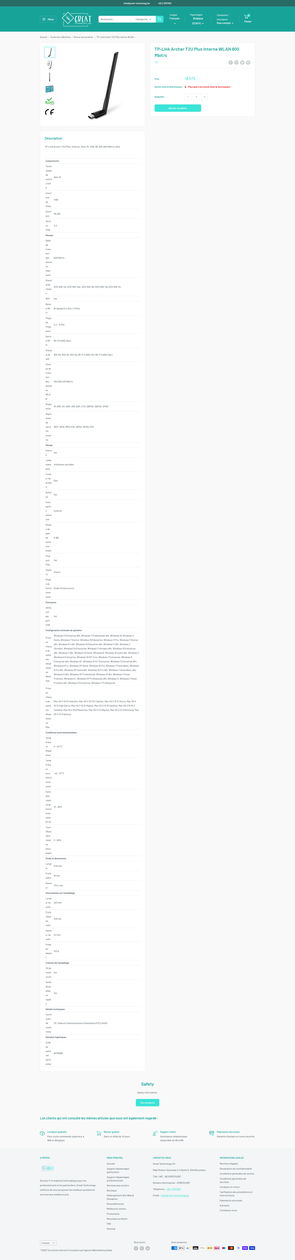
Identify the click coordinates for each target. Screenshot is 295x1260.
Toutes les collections (60, 37)
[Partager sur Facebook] (230, 62)
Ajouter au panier (178, 108)
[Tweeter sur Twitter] (242, 62)
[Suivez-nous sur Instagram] (142, 1248)
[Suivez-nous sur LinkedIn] (148, 1248)
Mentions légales (229, 1163)
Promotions (113, 1213)
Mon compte (224, 22)
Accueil (43, 37)
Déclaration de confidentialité (236, 1168)
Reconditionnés (115, 1203)
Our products (147, 1102)
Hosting (111, 1228)
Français (45, 1243)
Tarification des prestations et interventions (236, 1193)
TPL (156, 62)
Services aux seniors (118, 1185)
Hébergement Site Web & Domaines (120, 1197)
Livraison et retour (230, 1186)
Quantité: (160, 96)
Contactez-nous (228, 1210)
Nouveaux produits (117, 1218)
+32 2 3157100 (164, 3)
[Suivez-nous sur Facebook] (136, 1248)
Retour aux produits (83, 37)
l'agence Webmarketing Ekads (98, 1250)
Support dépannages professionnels (118, 1179)
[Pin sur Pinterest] (236, 62)
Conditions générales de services (233, 1180)
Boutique (112, 1190)
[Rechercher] (159, 19)
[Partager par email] (248, 62)
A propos (224, 1205)
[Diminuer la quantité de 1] (188, 97)
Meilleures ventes (116, 1208)
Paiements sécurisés (231, 1200)
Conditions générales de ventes (237, 1173)
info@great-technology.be (137, 3)
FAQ (109, 1223)
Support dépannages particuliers (118, 1170)
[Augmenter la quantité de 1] (204, 97)
